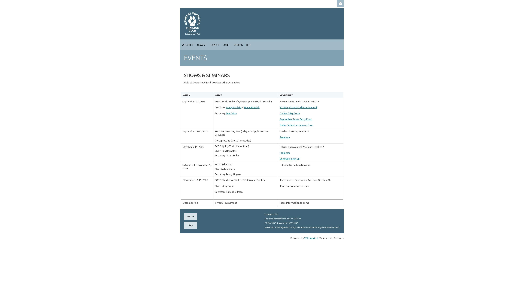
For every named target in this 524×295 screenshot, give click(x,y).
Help (190, 225)
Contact (190, 216)
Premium (285, 137)
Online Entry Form (290, 113)
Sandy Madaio (233, 107)
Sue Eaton (231, 113)
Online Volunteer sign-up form (296, 124)
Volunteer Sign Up (290, 158)
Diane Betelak (252, 107)
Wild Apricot (311, 238)
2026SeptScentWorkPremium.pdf (298, 107)
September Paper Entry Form (296, 119)
